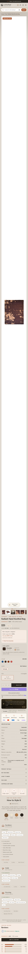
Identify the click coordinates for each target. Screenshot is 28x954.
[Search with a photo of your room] (19, 10)
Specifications (5, 724)
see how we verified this (7, 637)
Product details (6, 769)
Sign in (11, 704)
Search (23, 10)
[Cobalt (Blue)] (2, 662)
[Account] (20, 5)
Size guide (24, 673)
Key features (5, 772)
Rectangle (5, 669)
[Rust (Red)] (11, 662)
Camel (18, 649)
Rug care (4, 780)
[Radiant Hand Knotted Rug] (3, 612)
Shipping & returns (7, 783)
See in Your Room (15, 605)
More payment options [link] (14, 693)
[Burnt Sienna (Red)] (8, 662)
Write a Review (14, 939)
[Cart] (23, 5)
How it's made (5, 776)
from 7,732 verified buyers (14, 1)
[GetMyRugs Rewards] (18, 5)
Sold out (19, 685)
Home (2, 14)
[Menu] (25, 5)
